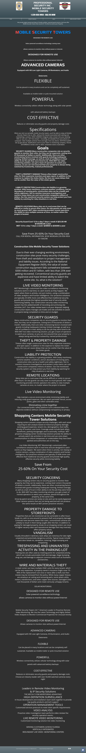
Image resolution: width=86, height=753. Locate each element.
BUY (54, 748)
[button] (32, 19)
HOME (56, 748)
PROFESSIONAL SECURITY (43, 4)
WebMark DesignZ (50, 748)
